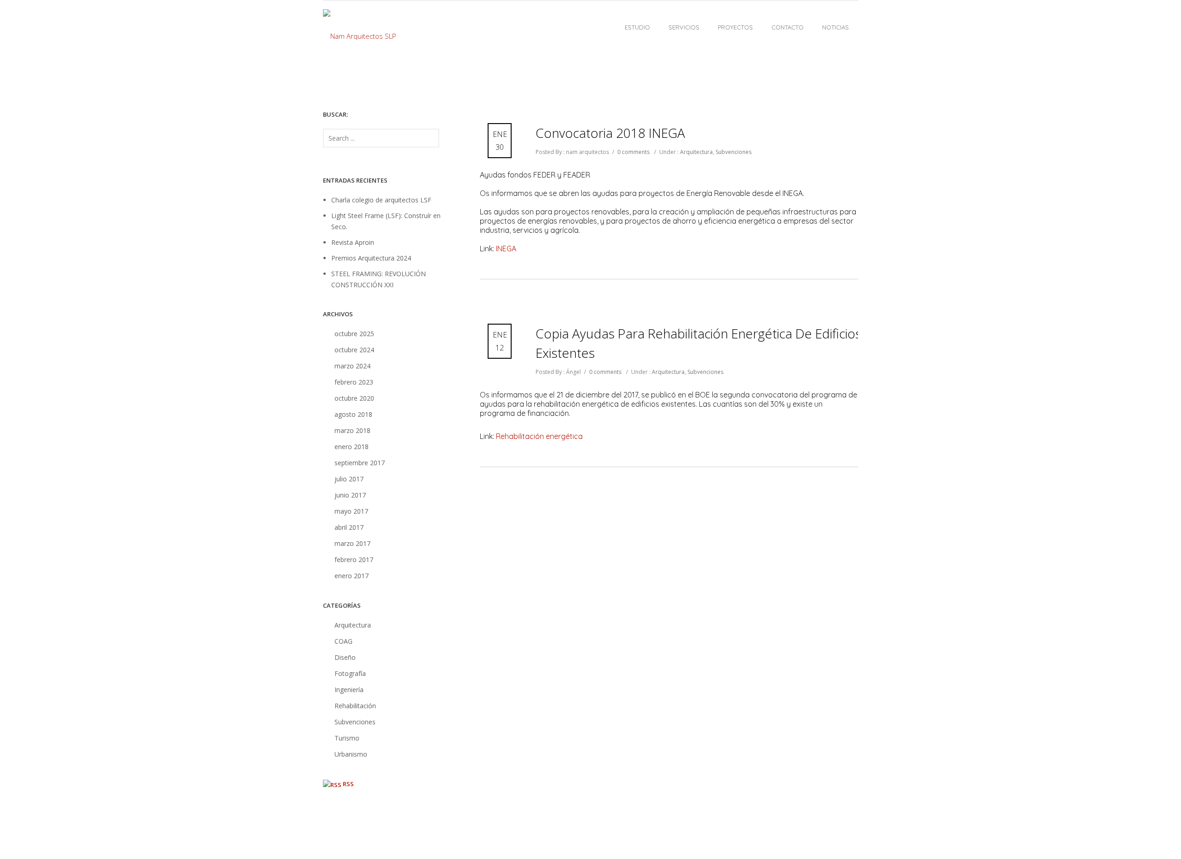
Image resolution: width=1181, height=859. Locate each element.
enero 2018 (351, 446)
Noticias (835, 27)
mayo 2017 (351, 511)
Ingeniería (349, 689)
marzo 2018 (352, 430)
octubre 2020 (354, 398)
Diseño (345, 657)
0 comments (633, 152)
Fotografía (350, 673)
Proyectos (735, 27)
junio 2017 (350, 495)
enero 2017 (351, 575)
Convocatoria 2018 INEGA (610, 133)
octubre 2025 (354, 333)
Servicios (683, 27)
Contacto (787, 27)
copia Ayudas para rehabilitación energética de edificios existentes (698, 343)
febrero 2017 (353, 559)
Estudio (637, 27)
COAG (343, 641)
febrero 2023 (353, 382)
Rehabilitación (355, 705)
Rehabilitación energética (539, 436)
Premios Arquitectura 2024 (371, 258)
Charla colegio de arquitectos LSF (381, 199)
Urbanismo (350, 754)
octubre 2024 (354, 349)
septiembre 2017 (359, 462)
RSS (348, 784)
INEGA (506, 248)
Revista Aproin (352, 242)
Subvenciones (734, 152)
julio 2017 (349, 478)
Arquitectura (696, 152)
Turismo (346, 738)
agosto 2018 (353, 414)
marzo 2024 (352, 365)
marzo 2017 (352, 543)
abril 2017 (349, 527)
